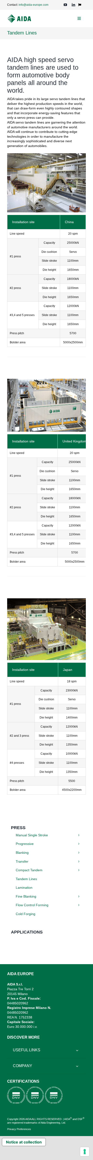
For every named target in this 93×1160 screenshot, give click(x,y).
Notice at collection (24, 1142)
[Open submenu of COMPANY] (77, 1066)
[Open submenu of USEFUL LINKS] (77, 1050)
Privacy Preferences (19, 1129)
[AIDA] (19, 16)
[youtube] (65, 4)
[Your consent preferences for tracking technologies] (84, 1151)
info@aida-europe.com (33, 4)
